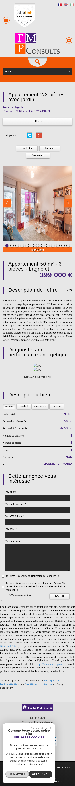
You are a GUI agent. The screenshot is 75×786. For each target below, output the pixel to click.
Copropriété (40, 406)
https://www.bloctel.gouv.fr (50, 664)
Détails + (23, 406)
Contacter (27, 148)
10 (52, 245)
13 (68, 245)
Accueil (6, 107)
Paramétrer (17, 774)
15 (40, 249)
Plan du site (63, 767)
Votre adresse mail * (15, 504)
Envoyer (59, 596)
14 (35, 249)
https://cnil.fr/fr (8, 646)
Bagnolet (19, 107)
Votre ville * (11, 528)
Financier (56, 406)
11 (58, 245)
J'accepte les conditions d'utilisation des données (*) (32, 575)
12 (63, 245)
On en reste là (39, 728)
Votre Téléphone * (14, 516)
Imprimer (49, 148)
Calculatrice (38, 155)
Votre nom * (11, 491)
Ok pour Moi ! (41, 774)
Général (9, 406)
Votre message (13, 541)
